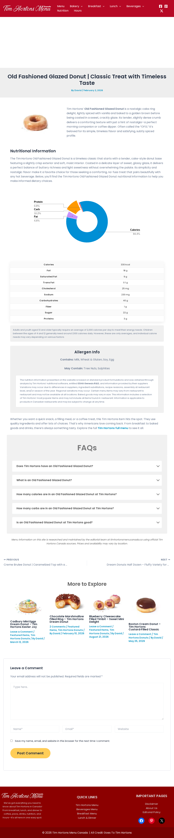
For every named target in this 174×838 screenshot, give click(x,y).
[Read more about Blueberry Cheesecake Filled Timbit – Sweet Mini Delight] (106, 601)
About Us (151, 808)
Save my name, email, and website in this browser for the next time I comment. (62, 741)
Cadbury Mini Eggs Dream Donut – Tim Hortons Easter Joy (23, 624)
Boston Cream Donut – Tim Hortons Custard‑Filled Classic (145, 626)
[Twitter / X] (161, 11)
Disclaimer (151, 804)
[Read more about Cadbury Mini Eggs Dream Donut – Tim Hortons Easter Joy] (27, 604)
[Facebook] (160, 6)
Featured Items (19, 635)
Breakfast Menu (87, 813)
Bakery (74, 6)
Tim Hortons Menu (87, 805)
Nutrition (62, 11)
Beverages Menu (87, 809)
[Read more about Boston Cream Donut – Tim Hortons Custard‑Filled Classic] (146, 605)
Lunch (114, 6)
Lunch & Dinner (87, 818)
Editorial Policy (151, 812)
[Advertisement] (87, 42)
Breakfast (94, 6)
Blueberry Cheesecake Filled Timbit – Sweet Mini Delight (106, 619)
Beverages (133, 6)
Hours (78, 11)
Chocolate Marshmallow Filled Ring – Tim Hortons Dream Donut (67, 619)
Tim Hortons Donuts (22, 636)
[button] (81, 6)
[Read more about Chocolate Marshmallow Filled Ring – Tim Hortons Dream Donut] (67, 601)
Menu (60, 6)
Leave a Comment (21, 631)
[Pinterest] (166, 6)
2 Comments (58, 626)
